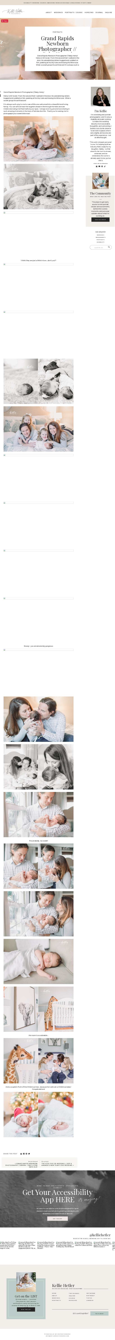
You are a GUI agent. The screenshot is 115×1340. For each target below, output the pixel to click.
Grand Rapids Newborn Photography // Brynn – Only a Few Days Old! (21, 1165)
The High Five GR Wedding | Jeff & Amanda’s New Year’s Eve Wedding (57, 1164)
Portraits (57, 32)
